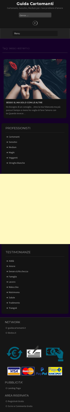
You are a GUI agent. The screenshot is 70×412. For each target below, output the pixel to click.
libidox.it (12, 332)
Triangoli (13, 307)
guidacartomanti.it (17, 327)
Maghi (11, 152)
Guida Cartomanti (35, 3)
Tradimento (14, 302)
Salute (12, 297)
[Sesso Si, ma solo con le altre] (35, 78)
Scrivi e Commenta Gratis (20, 406)
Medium (12, 147)
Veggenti (13, 157)
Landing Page (14, 388)
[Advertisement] (35, 209)
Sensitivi (13, 141)
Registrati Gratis (16, 401)
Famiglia (13, 276)
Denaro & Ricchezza (18, 271)
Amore (12, 266)
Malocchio (14, 287)
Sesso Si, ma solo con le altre (24, 102)
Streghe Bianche (17, 162)
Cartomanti (14, 136)
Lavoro (12, 281)
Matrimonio (14, 292)
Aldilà (11, 260)
